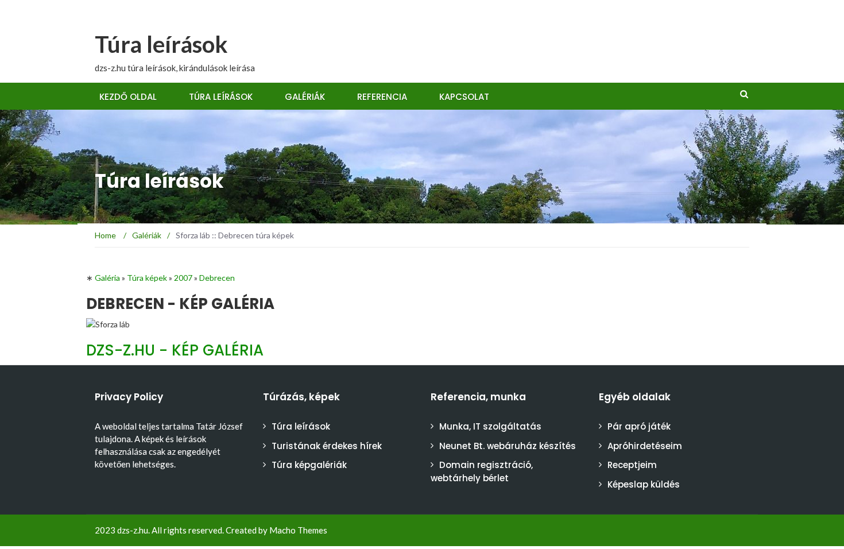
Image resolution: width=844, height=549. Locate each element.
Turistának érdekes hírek (327, 446)
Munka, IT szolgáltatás (490, 426)
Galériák (305, 97)
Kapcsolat (464, 97)
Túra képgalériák (309, 465)
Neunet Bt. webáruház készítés (507, 446)
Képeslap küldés (643, 484)
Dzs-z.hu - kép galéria (175, 350)
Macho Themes (298, 530)
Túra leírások (161, 44)
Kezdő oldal (128, 97)
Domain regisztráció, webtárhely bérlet (482, 471)
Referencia (382, 97)
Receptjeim (632, 465)
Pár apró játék (639, 426)
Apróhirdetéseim (644, 446)
